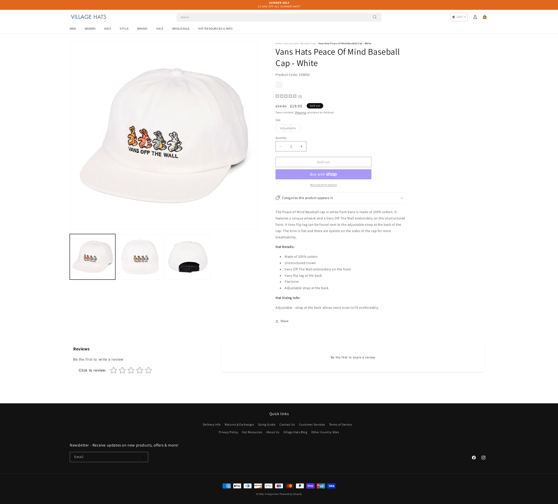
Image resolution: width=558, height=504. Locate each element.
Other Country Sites (325, 432)
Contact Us (287, 424)
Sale (159, 28)
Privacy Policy (228, 432)
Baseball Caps (308, 43)
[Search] (374, 17)
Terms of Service (340, 424)
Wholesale (181, 28)
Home (279, 43)
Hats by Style (291, 43)
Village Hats (272, 494)
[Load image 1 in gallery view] (92, 257)
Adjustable (290, 129)
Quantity (281, 138)
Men (73, 28)
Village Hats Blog (295, 432)
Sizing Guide (266, 424)
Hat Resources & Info (215, 28)
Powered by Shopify (291, 494)
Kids (107, 28)
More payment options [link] (323, 184)
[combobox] (279, 17)
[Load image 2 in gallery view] (140, 257)
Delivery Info (212, 424)
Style (124, 28)
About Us (272, 432)
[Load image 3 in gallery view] (188, 257)
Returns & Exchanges (239, 424)
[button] (485, 17)
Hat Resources (252, 432)
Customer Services (312, 424)
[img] (286, 96)
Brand (142, 28)
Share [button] (285, 321)
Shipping (300, 112)
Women (90, 28)
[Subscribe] (143, 457)
